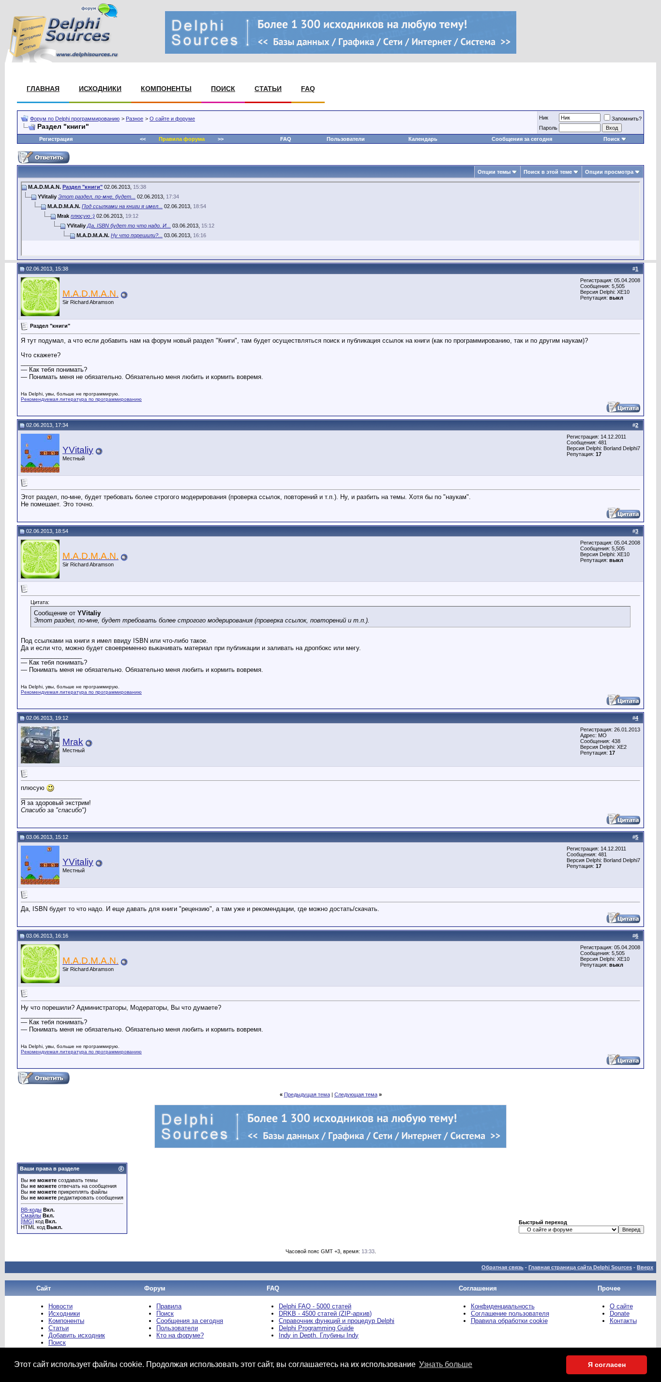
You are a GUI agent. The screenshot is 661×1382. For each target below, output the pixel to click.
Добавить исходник (76, 1335)
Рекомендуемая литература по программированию (81, 399)
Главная (43, 88)
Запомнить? (627, 118)
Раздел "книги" (82, 187)
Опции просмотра (609, 172)
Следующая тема (355, 1094)
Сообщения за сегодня (522, 139)
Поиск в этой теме (548, 172)
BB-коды (31, 1210)
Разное (134, 118)
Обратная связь (502, 1267)
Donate (620, 1313)
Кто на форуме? (180, 1335)
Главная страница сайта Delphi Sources (580, 1267)
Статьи (268, 88)
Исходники (100, 88)
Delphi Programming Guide (316, 1328)
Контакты (623, 1320)
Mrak (72, 742)
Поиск (223, 88)
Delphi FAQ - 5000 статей (315, 1306)
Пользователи (346, 139)
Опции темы (494, 172)
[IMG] (27, 1221)
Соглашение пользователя (510, 1313)
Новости (60, 1306)
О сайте (621, 1306)
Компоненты (166, 88)
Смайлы (31, 1215)
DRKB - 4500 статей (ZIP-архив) (325, 1313)
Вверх (645, 1267)
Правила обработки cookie (509, 1320)
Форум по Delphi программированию (75, 118)
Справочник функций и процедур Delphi (336, 1320)
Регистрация (56, 139)
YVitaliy (77, 450)
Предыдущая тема (307, 1094)
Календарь (422, 139)
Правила (168, 1306)
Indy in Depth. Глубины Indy (319, 1335)
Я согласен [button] (607, 1364)
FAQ (308, 88)
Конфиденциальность (503, 1306)
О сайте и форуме (172, 118)
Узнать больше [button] (445, 1364)
